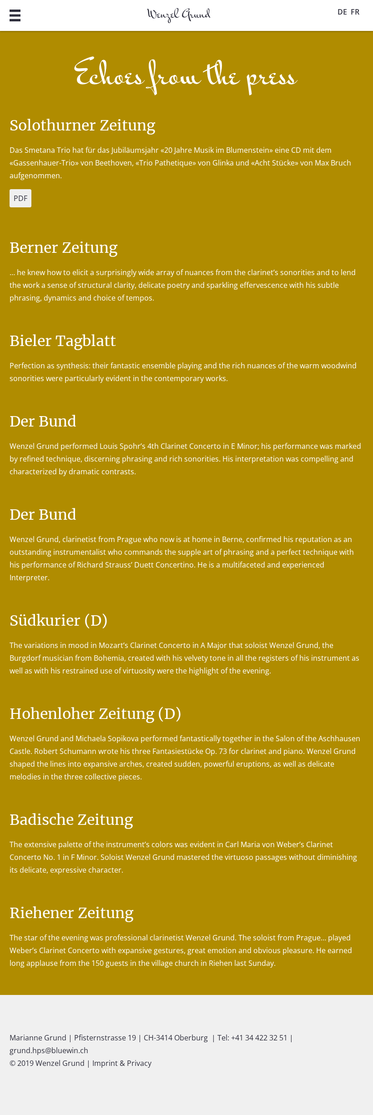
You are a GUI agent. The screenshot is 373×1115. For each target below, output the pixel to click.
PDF (20, 198)
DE (342, 12)
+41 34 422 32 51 (259, 1038)
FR (355, 12)
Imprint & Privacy (121, 1063)
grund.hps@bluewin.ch (49, 1050)
